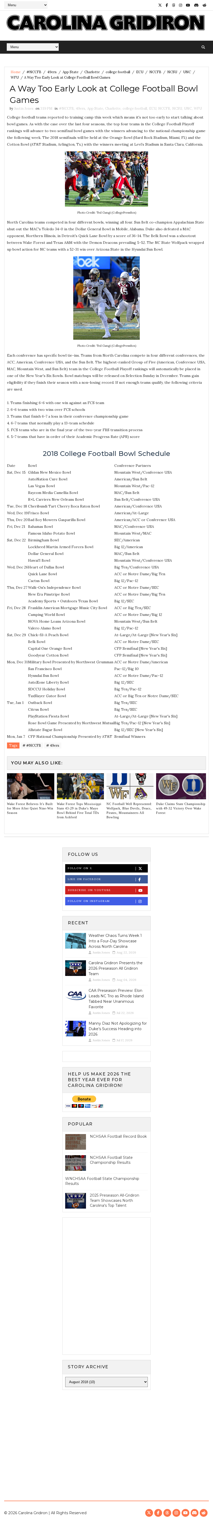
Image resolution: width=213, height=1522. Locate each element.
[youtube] (188, 5)
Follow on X (80, 868)
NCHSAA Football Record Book (118, 1136)
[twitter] (160, 5)
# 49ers (52, 745)
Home (16, 72)
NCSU (172, 72)
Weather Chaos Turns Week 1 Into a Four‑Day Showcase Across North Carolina (115, 941)
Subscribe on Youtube (89, 890)
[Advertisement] (106, 1434)
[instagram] (180, 5)
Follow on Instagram (89, 901)
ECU (139, 72)
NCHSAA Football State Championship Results (111, 1160)
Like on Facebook (84, 879)
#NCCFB (33, 72)
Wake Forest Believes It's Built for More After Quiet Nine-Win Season (30, 808)
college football (118, 72)
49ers (52, 72)
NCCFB (155, 72)
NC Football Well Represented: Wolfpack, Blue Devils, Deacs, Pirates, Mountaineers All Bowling (129, 810)
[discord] (196, 5)
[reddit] (204, 5)
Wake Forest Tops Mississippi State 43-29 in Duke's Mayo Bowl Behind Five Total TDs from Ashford (79, 810)
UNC (187, 72)
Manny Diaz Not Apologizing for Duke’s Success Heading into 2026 (118, 1029)
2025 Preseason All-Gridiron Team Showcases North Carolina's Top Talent (114, 1200)
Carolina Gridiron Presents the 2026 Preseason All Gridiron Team (116, 968)
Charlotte (92, 72)
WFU (15, 77)
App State (70, 72)
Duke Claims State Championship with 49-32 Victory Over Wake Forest (180, 808)
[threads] (173, 5)
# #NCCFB (32, 745)
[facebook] (166, 5)
